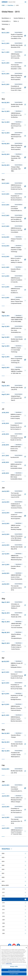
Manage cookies (14, 966)
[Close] (26, 947)
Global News (10, 5)
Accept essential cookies (14, 970)
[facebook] (9, 945)
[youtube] (14, 945)
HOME (3, 5)
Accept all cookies (14, 973)
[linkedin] (18, 945)
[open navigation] (25, 2)
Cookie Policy (9, 963)
